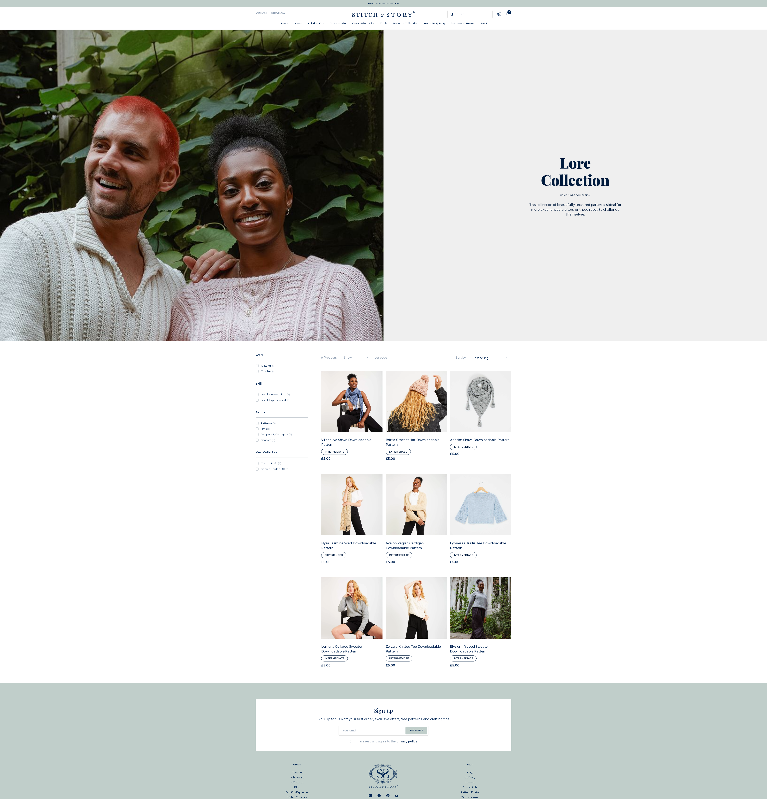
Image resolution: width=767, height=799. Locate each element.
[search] (470, 14)
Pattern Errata (470, 792)
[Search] (451, 14)
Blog (297, 787)
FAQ (470, 772)
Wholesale (278, 13)
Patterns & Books (463, 23)
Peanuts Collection (405, 23)
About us (297, 772)
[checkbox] (284, 365)
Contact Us (470, 787)
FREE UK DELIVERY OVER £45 (383, 3)
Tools (383, 23)
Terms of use (470, 797)
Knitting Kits (316, 23)
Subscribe (416, 730)
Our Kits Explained (297, 792)
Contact (261, 13)
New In (284, 23)
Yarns (298, 23)
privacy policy (406, 741)
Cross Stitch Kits (363, 23)
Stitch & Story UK (383, 14)
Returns (470, 782)
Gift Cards (297, 782)
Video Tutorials (297, 797)
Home (563, 195)
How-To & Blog (434, 23)
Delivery (469, 777)
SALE (484, 23)
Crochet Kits (338, 23)
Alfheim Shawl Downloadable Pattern (479, 440)
